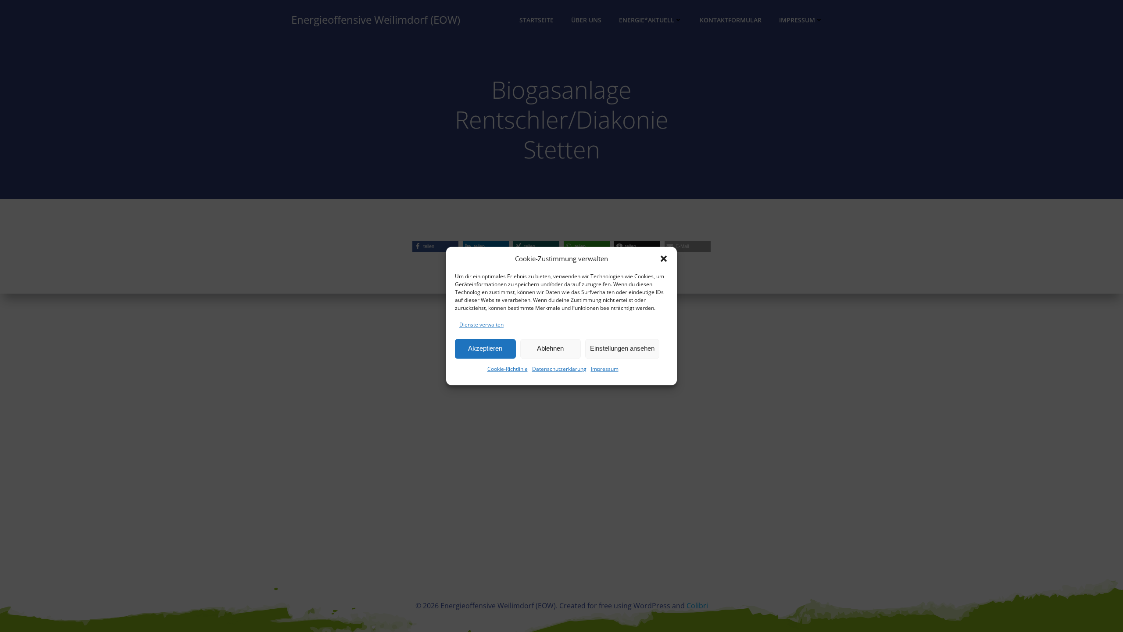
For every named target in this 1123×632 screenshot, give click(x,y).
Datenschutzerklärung (559, 369)
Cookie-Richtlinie (507, 369)
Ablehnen (550, 348)
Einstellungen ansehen (622, 348)
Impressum (605, 369)
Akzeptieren (485, 348)
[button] (663, 258)
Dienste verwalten (481, 324)
